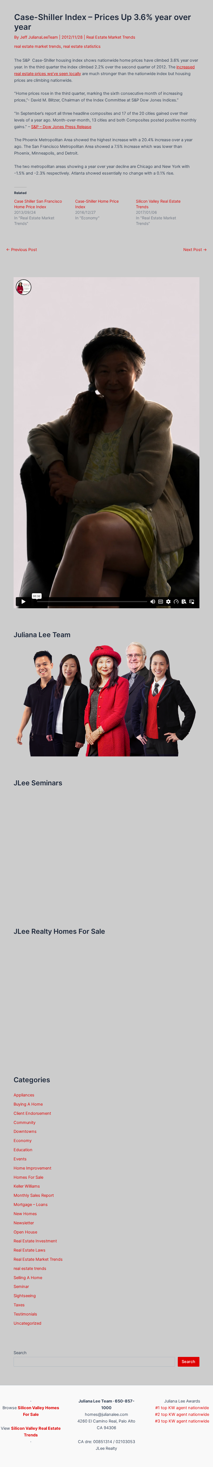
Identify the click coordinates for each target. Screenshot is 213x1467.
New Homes (25, 1213)
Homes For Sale (28, 1177)
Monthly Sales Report (34, 1195)
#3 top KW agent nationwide (182, 1421)
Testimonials (25, 1314)
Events (20, 1158)
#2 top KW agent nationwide (182, 1414)
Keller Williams (27, 1186)
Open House (25, 1232)
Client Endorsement (32, 1113)
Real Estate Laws (29, 1250)
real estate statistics (82, 46)
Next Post (195, 250)
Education (23, 1149)
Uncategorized (27, 1323)
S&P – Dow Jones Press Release (61, 126)
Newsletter (24, 1222)
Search (20, 1352)
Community (25, 1122)
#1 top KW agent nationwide (182, 1407)
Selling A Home (28, 1277)
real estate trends (30, 1268)
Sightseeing (25, 1295)
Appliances (24, 1095)
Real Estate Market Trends (110, 37)
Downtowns (25, 1131)
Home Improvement (32, 1168)
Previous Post (21, 250)
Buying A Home (28, 1104)
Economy (23, 1140)
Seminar (21, 1286)
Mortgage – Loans (31, 1204)
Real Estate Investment (35, 1240)
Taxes (19, 1304)
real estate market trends (37, 46)
